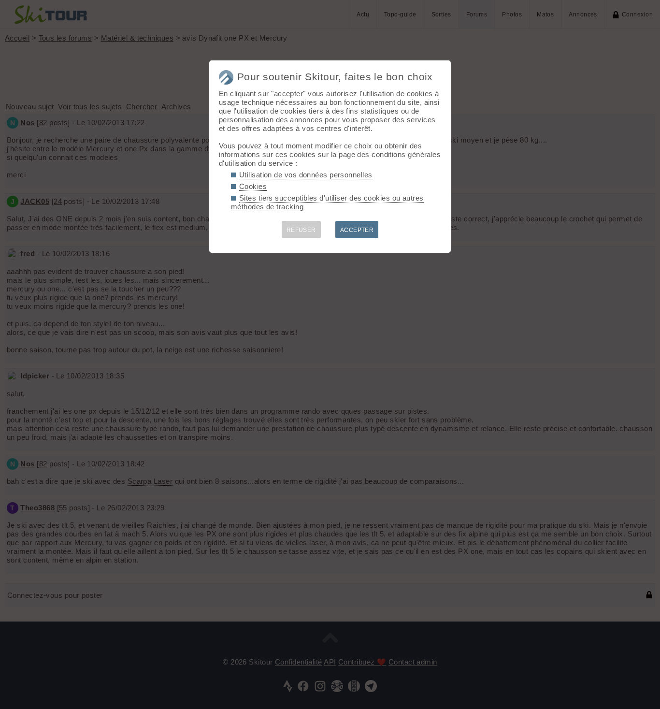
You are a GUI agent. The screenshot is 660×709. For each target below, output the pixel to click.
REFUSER (301, 230)
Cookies (253, 186)
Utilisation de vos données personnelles (306, 175)
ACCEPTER (357, 230)
